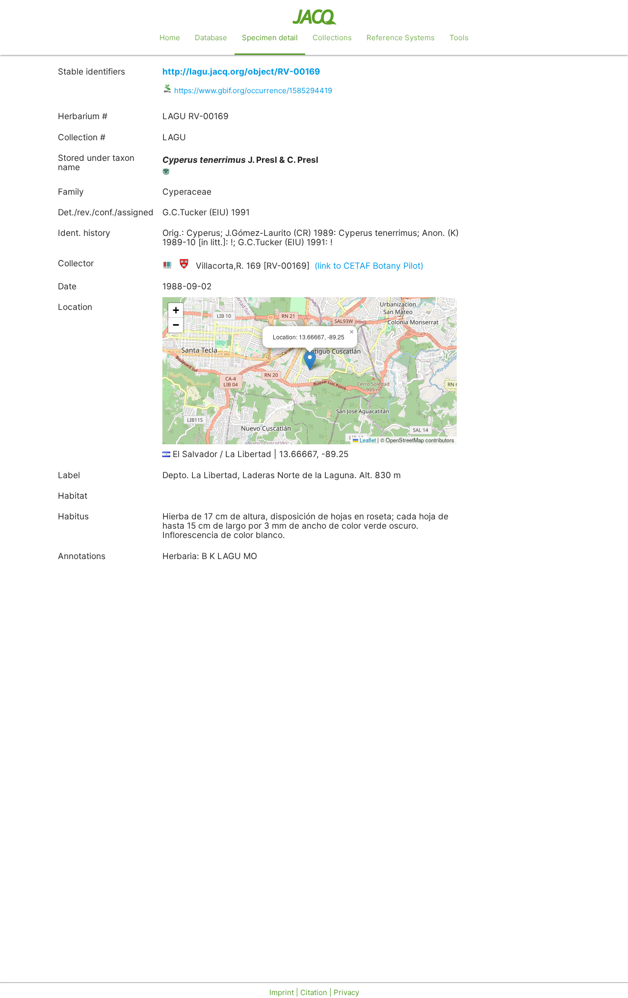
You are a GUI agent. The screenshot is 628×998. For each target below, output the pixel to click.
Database (211, 37)
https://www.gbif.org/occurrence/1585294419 (253, 90)
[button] (310, 361)
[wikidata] (168, 265)
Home (169, 37)
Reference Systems (400, 37)
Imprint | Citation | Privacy (314, 992)
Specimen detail (270, 37)
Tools (459, 37)
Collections (332, 37)
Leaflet (367, 440)
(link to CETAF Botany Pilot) (368, 265)
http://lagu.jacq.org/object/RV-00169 (241, 71)
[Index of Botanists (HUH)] (185, 265)
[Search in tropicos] (166, 173)
